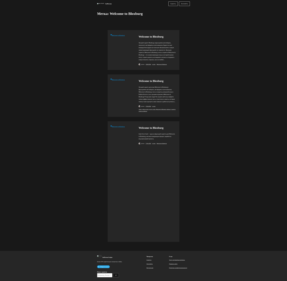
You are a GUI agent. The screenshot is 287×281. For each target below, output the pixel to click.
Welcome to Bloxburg (151, 36)
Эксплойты (184, 4)
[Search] (116, 275)
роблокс (169, 109)
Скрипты (173, 4)
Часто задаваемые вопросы (177, 260)
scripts (153, 64)
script (150, 109)
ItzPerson (108, 4)
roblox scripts (145, 109)
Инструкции (149, 268)
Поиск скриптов (102, 272)
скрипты (173, 109)
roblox (140, 109)
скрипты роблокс (143, 111)
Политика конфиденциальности (178, 268)
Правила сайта (173, 264)
